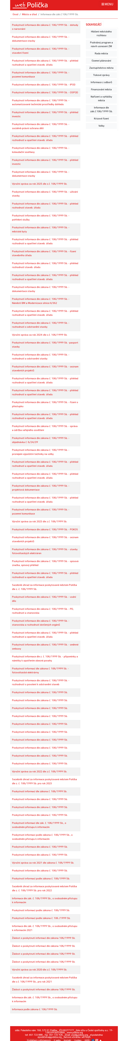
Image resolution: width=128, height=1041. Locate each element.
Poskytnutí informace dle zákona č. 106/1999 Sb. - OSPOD (45, 92)
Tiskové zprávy (101, 75)
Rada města (101, 53)
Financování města (101, 89)
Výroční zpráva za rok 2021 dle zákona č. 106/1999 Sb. (43, 862)
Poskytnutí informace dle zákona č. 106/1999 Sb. (40, 692)
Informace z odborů (101, 82)
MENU (109, 4)
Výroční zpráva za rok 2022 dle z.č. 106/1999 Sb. (39, 771)
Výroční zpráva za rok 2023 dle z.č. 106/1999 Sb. (39, 521)
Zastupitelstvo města (101, 68)
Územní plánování (101, 60)
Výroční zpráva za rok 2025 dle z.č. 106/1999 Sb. (39, 183)
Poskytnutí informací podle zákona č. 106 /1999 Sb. (41, 918)
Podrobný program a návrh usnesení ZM (101, 44)
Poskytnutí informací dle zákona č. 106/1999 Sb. (39, 791)
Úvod (15, 14)
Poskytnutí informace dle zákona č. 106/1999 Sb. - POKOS (45, 529)
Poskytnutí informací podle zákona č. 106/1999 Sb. (41, 878)
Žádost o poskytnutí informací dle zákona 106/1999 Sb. (43, 938)
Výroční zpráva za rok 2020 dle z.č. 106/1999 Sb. (39, 969)
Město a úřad (29, 14)
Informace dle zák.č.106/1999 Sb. (101, 109)
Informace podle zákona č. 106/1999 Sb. (35, 1009)
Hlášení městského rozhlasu (101, 33)
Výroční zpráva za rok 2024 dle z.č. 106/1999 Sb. (39, 334)
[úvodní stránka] (30, 5)
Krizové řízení (101, 118)
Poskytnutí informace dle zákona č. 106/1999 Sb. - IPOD (43, 84)
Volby (101, 125)
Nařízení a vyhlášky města (101, 98)
